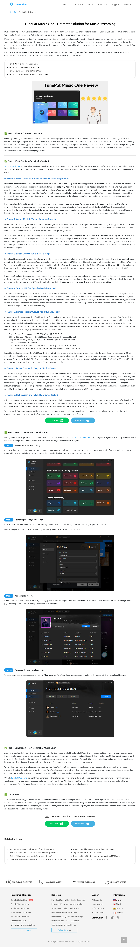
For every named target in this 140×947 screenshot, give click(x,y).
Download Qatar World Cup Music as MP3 (90, 859)
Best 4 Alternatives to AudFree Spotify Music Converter (32, 849)
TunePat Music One (12, 166)
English (119, 900)
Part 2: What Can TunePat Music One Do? (26, 67)
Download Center (24, 930)
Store (90, 4)
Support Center (98, 912)
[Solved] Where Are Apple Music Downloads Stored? (31, 856)
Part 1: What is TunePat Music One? (23, 64)
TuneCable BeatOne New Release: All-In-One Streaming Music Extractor (39, 859)
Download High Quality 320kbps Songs (67, 916)
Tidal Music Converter (20, 916)
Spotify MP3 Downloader (21, 921)
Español (119, 908)
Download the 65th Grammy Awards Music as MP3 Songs (96, 856)
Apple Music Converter (20, 908)
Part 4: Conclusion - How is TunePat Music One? (28, 74)
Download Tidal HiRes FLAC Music (65, 921)
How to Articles (98, 904)
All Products (97, 900)
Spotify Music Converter (21, 904)
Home (65, 4)
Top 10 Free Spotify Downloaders (65, 908)
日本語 (118, 904)
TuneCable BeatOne (19, 900)
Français (119, 912)
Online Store (63, 930)
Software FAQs (98, 908)
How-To (127, 4)
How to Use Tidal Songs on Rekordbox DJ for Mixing (94, 849)
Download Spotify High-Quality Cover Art (68, 900)
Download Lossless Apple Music (64, 912)
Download (102, 4)
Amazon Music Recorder (21, 912)
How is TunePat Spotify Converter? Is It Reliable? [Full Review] (34, 852)
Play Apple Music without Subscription (67, 904)
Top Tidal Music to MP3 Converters (87, 852)
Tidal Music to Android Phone (63, 925)
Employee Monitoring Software (23, 925)
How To (13, 12)
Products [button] (77, 4)
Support (115, 4)
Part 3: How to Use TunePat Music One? (25, 71)
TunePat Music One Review (29, 12)
